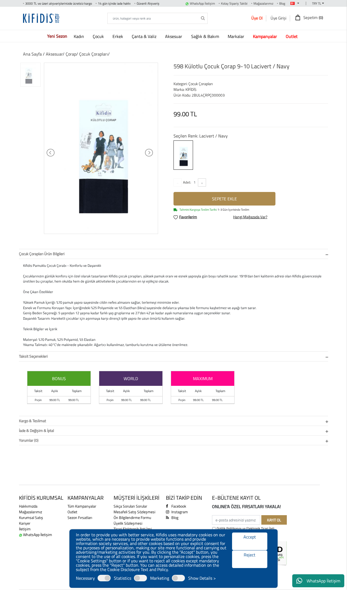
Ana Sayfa (32, 54)
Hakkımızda (28, 506)
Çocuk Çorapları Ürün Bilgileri (42, 253)
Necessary (85, 578)
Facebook (178, 506)
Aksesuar (54, 54)
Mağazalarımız (263, 3)
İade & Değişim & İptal (36, 430)
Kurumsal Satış (31, 517)
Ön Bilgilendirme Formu (132, 517)
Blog (282, 3)
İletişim (25, 529)
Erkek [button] (118, 36)
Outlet (72, 512)
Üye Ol (256, 18)
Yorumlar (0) (28, 440)
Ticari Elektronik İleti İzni (133, 529)
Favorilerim (188, 217)
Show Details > (202, 578)
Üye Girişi (278, 18)
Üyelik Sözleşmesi (128, 523)
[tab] (173, 254)
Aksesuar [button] (174, 36)
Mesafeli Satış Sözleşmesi (134, 512)
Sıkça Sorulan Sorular (130, 506)
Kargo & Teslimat (32, 421)
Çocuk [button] (99, 36)
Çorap (71, 54)
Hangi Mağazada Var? (250, 217)
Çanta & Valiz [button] (145, 36)
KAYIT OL (274, 520)
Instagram (179, 512)
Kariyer (24, 523)
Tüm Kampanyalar (82, 506)
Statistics (122, 578)
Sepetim (313, 18)
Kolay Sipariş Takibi (234, 3)
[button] (266, 36)
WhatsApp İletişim (323, 581)
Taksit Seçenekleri (33, 356)
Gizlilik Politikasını (229, 528)
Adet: (187, 182)
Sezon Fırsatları (80, 517)
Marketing (159, 578)
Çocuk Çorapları (93, 54)
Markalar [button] (236, 36)
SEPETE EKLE (224, 198)
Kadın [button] (79, 36)
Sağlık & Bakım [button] (205, 36)
